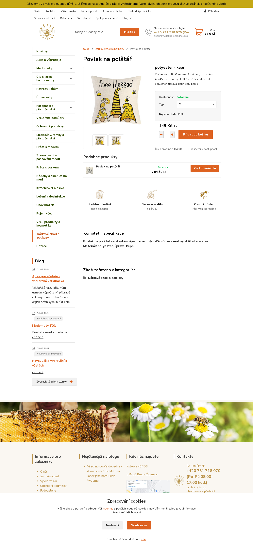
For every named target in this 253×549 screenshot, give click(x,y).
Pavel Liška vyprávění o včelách (49, 363)
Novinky (42, 51)
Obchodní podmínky (139, 11)
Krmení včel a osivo (50, 188)
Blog (125, 18)
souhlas (108, 508)
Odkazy (64, 18)
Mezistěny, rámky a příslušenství (50, 136)
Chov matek (45, 205)
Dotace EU (44, 246)
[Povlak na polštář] (89, 170)
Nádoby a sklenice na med (51, 177)
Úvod (86, 49)
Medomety (44, 68)
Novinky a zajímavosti (49, 318)
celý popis (191, 84)
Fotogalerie (48, 491)
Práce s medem (47, 147)
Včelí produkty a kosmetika (48, 223)
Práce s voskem (47, 167)
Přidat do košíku (195, 134)
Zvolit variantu (205, 168)
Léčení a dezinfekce (50, 196)
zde (143, 539)
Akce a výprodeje (48, 60)
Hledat (129, 32)
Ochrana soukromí (44, 18)
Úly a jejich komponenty (45, 78)
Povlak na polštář (108, 166)
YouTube (82, 18)
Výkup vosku (68, 11)
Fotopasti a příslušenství (45, 107)
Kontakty (51, 11)
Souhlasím (139, 525)
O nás (37, 11)
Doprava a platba (112, 11)
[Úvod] (48, 32)
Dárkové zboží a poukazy (48, 236)
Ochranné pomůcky (50, 126)
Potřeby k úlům (47, 89)
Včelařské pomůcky (50, 118)
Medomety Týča (44, 325)
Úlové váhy (44, 97)
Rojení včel (44, 213)
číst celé (64, 302)
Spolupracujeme (104, 18)
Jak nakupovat (89, 11)
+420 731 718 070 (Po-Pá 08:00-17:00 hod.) (187, 32)
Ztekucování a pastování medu (48, 157)
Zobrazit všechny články (51, 382)
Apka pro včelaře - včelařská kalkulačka (48, 278)
